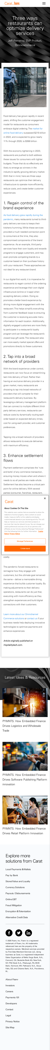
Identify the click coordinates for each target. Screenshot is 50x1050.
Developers (11, 1003)
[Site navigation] (44, 3)
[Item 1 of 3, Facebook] (9, 932)
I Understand (25, 548)
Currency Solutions (15, 887)
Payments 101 (12, 997)
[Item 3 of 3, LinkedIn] (28, 932)
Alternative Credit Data (17, 917)
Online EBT (11, 899)
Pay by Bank (12, 875)
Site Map (10, 1027)
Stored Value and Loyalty (18, 881)
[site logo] (12, 4)
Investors (10, 985)
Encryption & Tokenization (18, 911)
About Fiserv (12, 979)
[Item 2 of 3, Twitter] (18, 932)
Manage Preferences (25, 541)
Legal (8, 1015)
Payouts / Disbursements (18, 893)
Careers (9, 991)
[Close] (45, 498)
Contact (9, 1009)
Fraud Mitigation (14, 905)
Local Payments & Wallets (18, 869)
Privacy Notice (13, 1021)
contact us (32, 618)
